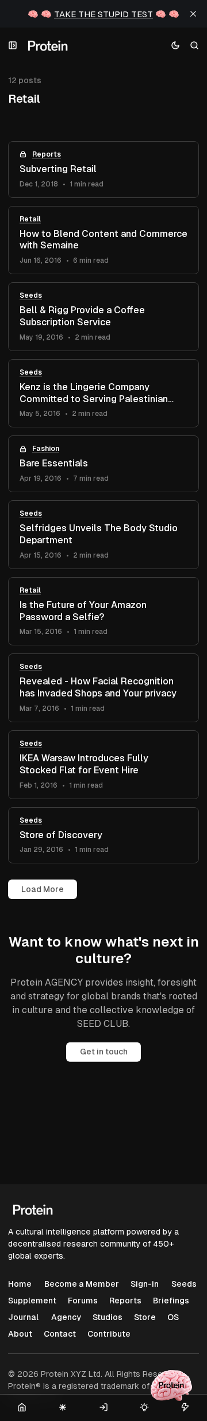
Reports (46, 154)
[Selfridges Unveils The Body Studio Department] (103, 534)
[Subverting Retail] (103, 169)
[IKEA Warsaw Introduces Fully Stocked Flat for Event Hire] (103, 764)
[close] (193, 14)
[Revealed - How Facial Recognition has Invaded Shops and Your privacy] (103, 687)
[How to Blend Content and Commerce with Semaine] (103, 240)
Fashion (45, 449)
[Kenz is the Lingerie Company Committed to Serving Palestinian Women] (103, 393)
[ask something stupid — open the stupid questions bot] (171, 1385)
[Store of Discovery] (103, 835)
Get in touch (104, 1051)
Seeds (31, 295)
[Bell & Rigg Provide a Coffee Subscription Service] (103, 316)
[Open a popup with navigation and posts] (13, 45)
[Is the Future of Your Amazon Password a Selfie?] (103, 611)
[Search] (195, 45)
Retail (30, 219)
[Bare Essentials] (103, 463)
